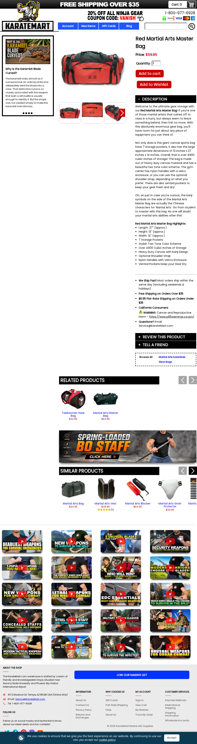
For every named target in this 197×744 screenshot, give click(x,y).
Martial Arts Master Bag (105, 414)
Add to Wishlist (154, 84)
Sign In (139, 700)
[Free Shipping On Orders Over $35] (71, 6)
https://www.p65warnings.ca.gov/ (171, 317)
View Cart (141, 705)
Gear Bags (165, 362)
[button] (122, 113)
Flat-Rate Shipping (117, 705)
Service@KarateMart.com (30, 699)
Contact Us (82, 705)
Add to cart (150, 73)
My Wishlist (141, 709)
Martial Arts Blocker (137, 503)
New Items (88, 26)
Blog (129, 26)
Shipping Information (172, 714)
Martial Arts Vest (105, 503)
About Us (81, 700)
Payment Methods (175, 700)
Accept (172, 738)
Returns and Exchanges (83, 716)
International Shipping (172, 706)
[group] (73, 403)
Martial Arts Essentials (172, 357)
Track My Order (144, 714)
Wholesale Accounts (177, 720)
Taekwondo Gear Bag (73, 414)
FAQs (108, 709)
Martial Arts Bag (73, 503)
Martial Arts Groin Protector (170, 505)
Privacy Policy (84, 709)
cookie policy (107, 739)
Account (68, 26)
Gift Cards (109, 26)
